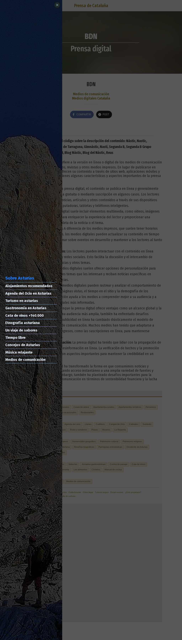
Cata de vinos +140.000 (24, 315)
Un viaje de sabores (21, 330)
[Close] (57, 5)
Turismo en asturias (21, 301)
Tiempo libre (15, 337)
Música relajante (19, 352)
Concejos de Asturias (22, 345)
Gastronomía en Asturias (25, 308)
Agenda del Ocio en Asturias (28, 293)
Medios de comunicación (25, 359)
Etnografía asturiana (22, 323)
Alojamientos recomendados (28, 286)
